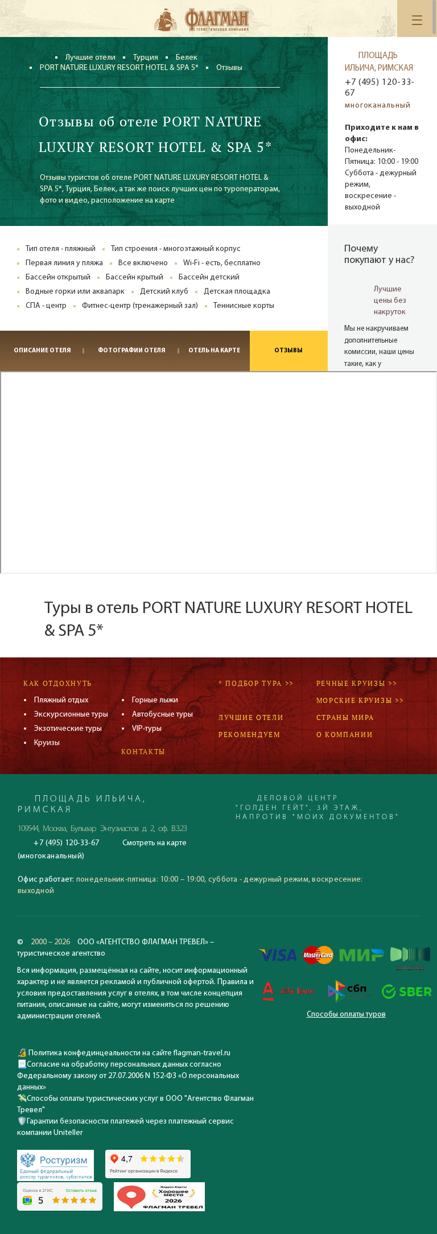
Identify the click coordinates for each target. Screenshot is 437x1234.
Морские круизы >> (360, 700)
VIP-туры (147, 729)
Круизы (47, 743)
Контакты (143, 751)
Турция (145, 58)
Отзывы (288, 351)
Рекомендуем (249, 734)
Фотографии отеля (131, 351)
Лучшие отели (90, 58)
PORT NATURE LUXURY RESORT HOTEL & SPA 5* (119, 68)
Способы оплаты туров (346, 1014)
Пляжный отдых (61, 700)
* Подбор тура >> (256, 683)
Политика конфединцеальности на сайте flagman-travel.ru (128, 1053)
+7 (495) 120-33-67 (380, 88)
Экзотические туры (68, 729)
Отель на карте (214, 351)
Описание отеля (42, 351)
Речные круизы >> (356, 683)
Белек (186, 58)
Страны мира (345, 717)
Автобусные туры (162, 714)
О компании (344, 734)
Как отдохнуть (57, 683)
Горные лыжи (155, 700)
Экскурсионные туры (71, 714)
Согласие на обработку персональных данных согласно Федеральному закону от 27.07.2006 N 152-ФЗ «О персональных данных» (128, 1076)
